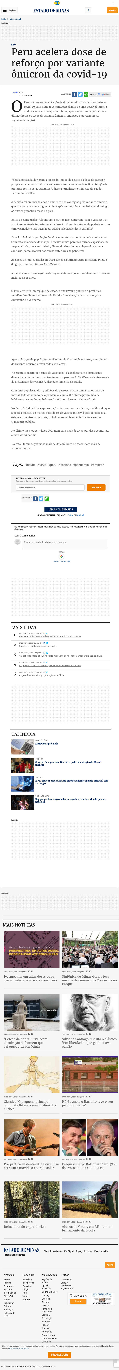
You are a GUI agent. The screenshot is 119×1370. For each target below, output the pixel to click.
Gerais (7, 1279)
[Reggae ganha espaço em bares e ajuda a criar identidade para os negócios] (22, 802)
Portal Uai (27, 1279)
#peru (52, 465)
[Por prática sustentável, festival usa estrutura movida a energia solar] (32, 1137)
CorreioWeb (66, 1279)
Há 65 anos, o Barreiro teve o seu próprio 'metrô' (87, 1103)
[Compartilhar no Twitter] (80, 95)
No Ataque (47, 1331)
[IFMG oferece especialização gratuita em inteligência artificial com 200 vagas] (22, 784)
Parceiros (27, 1286)
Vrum (25, 1296)
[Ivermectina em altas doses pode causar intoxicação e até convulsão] (32, 949)
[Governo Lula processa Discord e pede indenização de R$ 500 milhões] (22, 765)
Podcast (46, 1328)
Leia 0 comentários (60, 509)
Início (3, 19)
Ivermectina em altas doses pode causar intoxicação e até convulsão (30, 978)
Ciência (45, 1305)
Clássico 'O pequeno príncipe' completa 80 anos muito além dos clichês (30, 1105)
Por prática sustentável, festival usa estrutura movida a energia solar (31, 1166)
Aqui (25, 1293)
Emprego (46, 1295)
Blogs (25, 1289)
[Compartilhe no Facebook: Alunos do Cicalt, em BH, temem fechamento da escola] (87, 1222)
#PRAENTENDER (50, 1292)
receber (96, 487)
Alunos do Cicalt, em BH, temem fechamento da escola (87, 1228)
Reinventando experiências (24, 1227)
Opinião (45, 1285)
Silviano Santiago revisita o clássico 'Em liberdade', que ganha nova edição (89, 1043)
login (70, 515)
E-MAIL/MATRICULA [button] (62, 561)
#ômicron (97, 465)
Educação (8, 1309)
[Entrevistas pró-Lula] (22, 746)
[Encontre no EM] (88, 10)
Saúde (7, 1299)
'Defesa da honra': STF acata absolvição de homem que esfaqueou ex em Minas (25, 1043)
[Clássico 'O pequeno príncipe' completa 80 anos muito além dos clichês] (32, 1074)
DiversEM (8, 1296)
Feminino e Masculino (47, 1310)
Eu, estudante (67, 1288)
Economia (8, 1286)
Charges (46, 1299)
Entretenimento (49, 1338)
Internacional (15, 19)
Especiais (46, 1288)
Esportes (46, 1321)
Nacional (8, 1289)
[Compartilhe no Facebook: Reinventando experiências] (28, 1222)
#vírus (42, 465)
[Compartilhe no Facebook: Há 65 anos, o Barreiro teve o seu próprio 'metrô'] (87, 1097)
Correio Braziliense (66, 1284)
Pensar (45, 1325)
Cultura (7, 1306)
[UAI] (57, 3)
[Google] (61, 556)
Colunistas (9, 1303)
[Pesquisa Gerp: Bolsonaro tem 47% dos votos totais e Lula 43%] (90, 1137)
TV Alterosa (28, 1283)
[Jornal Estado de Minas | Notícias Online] (51, 10)
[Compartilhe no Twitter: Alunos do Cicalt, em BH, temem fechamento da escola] (89, 1222)
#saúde (30, 465)
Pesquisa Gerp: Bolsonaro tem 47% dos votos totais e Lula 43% (89, 1166)
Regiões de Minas (47, 1280)
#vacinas (65, 465)
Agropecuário (48, 1335)
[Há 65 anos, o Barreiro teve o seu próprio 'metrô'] (90, 1074)
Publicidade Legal (9, 1314)
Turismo (45, 1302)
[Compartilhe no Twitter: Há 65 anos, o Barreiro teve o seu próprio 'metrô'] (89, 1097)
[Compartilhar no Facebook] (74, 95)
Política (7, 1283)
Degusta (46, 1315)
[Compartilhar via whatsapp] (86, 95)
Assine (112, 10)
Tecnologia (47, 1318)
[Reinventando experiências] (32, 1199)
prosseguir (59, 1354)
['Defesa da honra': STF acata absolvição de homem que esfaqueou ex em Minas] (32, 1012)
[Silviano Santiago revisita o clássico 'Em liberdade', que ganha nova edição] (90, 1012)
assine (80, 515)
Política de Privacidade (19, 1348)
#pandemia (81, 465)
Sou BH (26, 1299)
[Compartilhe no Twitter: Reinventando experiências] (31, 1222)
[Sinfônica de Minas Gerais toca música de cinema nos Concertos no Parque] (90, 949)
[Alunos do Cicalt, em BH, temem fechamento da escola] (90, 1199)
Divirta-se (46, 1342)
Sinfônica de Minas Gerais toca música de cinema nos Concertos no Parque (89, 980)
